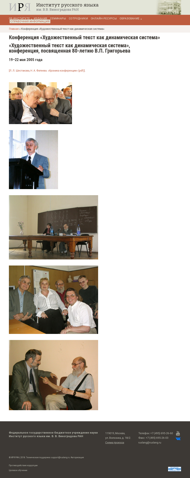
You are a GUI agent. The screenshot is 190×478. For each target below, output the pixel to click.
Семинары (58, 18)
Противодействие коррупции (23, 465)
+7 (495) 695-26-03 (157, 437)
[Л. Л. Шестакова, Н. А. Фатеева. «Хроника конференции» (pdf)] (47, 70)
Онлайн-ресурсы (104, 18)
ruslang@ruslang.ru (149, 442)
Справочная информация (30, 21)
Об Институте (19, 18)
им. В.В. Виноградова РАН (57, 9)
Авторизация (77, 457)
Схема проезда (114, 442)
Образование (130, 18)
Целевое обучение (18, 470)
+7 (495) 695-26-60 (161, 433)
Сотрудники (78, 18)
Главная (14, 28)
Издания (40, 18)
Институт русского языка (67, 4)
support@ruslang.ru (60, 457)
